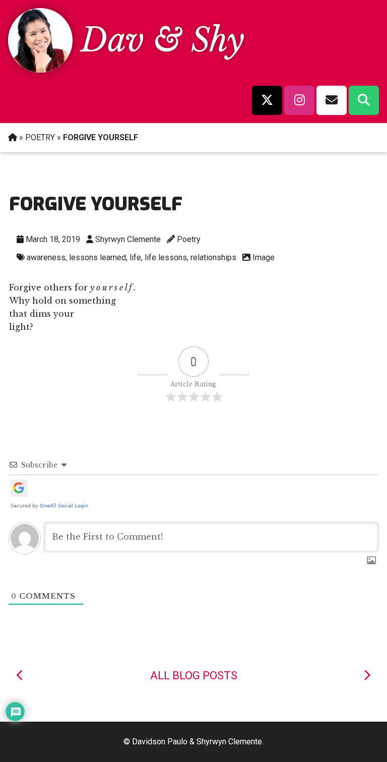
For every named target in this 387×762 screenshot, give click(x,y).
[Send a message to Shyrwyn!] (331, 100)
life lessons (166, 257)
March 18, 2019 (53, 239)
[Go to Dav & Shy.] (12, 137)
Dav (112, 40)
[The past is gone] (20, 675)
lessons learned (97, 257)
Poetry (189, 239)
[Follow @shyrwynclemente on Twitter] (267, 100)
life (135, 257)
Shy (217, 40)
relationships (213, 257)
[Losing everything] (366, 675)
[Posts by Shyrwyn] (40, 70)
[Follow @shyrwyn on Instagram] (299, 100)
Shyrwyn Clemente (128, 239)
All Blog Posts (193, 675)
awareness (46, 257)
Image (263, 257)
